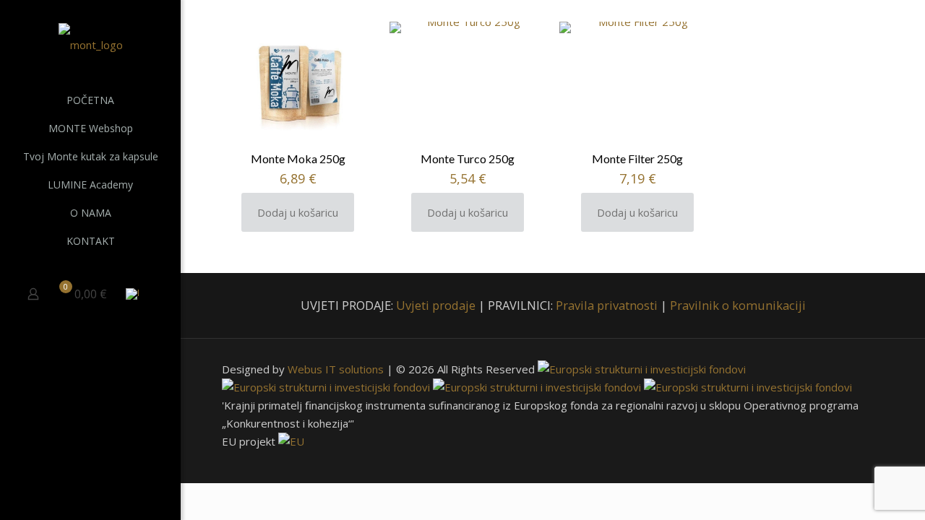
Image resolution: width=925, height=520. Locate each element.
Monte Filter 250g (637, 158)
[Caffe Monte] (90, 43)
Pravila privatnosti (607, 305)
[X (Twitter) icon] (90, 500)
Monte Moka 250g (298, 158)
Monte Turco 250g (468, 158)
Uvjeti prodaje (436, 305)
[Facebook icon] (72, 500)
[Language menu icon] (138, 294)
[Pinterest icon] (108, 500)
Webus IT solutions (336, 369)
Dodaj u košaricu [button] (297, 212)
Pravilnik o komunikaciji (738, 305)
